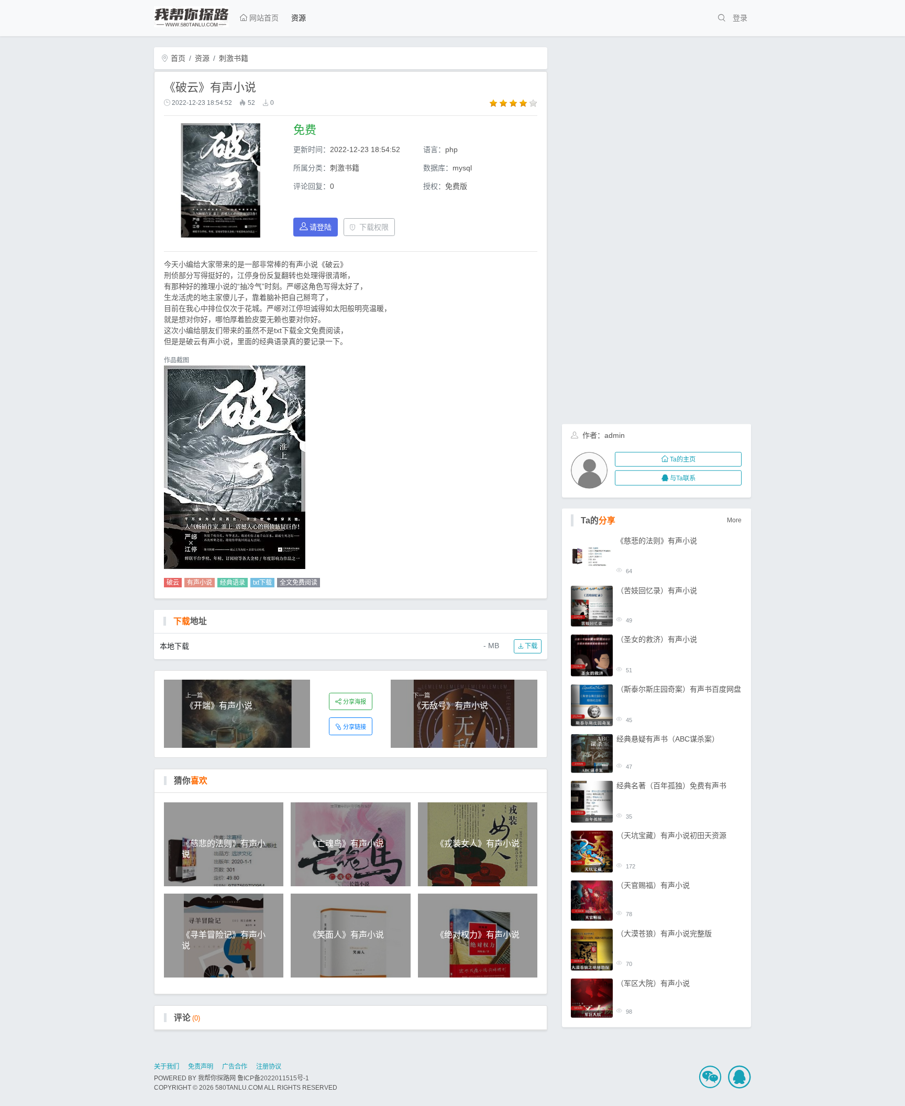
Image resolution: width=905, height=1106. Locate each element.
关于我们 (166, 1066)
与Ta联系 (683, 477)
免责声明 (200, 1066)
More (734, 520)
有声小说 (199, 582)
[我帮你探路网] (191, 15)
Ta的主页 (683, 459)
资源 (298, 18)
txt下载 (262, 582)
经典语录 (232, 582)
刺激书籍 (233, 58)
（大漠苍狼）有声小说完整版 (664, 933)
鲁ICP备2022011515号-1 (273, 1078)
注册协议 (268, 1066)
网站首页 (263, 18)
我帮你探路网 (217, 1078)
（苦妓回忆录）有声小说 (656, 590)
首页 (177, 58)
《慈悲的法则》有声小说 (656, 540)
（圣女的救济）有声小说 (656, 639)
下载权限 (374, 227)
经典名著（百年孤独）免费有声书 (671, 785)
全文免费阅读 (298, 582)
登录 (740, 18)
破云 (173, 582)
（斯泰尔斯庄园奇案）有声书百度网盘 (678, 689)
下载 (530, 646)
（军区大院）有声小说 (653, 983)
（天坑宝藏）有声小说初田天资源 (671, 835)
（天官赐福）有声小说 (653, 885)
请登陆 (321, 227)
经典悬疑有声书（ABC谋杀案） (667, 739)
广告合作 (234, 1066)
